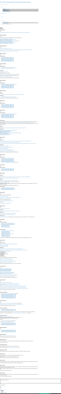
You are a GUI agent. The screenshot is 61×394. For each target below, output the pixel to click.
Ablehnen (43, 393)
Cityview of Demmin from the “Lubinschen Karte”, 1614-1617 (8, 213)
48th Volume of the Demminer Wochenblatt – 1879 (8, 224)
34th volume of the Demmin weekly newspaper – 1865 (8, 293)
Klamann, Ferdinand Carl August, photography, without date (8, 39)
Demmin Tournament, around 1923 (4, 134)
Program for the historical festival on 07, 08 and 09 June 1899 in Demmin (9, 142)
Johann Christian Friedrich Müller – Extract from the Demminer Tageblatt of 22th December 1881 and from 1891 (15, 32)
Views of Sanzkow (7, 356)
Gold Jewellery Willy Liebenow (4, 148)
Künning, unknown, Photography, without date (6, 258)
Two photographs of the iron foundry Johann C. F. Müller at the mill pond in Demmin (11, 304)
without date (9, 269)
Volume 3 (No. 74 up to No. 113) (5, 226)
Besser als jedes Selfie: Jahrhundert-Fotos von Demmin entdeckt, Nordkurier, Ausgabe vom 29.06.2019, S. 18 (19, 122)
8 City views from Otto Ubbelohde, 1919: (5, 251)
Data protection (6, 22)
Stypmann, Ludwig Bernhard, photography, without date (7, 42)
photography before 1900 (7, 271)
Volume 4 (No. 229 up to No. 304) (5, 236)
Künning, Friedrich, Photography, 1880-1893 (6, 40)
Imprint (2, 20)
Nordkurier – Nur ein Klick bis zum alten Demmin (13, 347)
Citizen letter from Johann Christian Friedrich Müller (7, 303)
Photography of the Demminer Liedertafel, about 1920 (7, 214)
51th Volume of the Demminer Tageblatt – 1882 (7, 230)
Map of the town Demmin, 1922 (4, 246)
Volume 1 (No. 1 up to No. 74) (5, 234)
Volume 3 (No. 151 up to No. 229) (5, 232)
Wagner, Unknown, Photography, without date (6, 262)
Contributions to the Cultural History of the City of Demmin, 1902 (8, 180)
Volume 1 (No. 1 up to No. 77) (5, 231)
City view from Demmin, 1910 (4, 133)
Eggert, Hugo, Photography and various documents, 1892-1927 (8, 130)
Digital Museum (3, 13)
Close (0, 390)
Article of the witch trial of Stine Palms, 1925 (6, 48)
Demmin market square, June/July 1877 (5, 131)
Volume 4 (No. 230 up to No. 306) (5, 233)
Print (2, 390)
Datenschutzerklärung (47, 393)
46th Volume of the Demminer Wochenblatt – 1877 (8, 223)
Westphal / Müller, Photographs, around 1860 (6, 43)
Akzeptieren (41, 393)
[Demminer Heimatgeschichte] (7, 2)
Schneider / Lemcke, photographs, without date (6, 41)
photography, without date (7, 270)
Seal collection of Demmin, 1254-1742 (5, 208)
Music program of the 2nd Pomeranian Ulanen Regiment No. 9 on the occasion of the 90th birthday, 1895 (14, 288)
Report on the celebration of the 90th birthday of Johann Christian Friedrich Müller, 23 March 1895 (13, 287)
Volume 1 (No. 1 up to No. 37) (5, 225)
